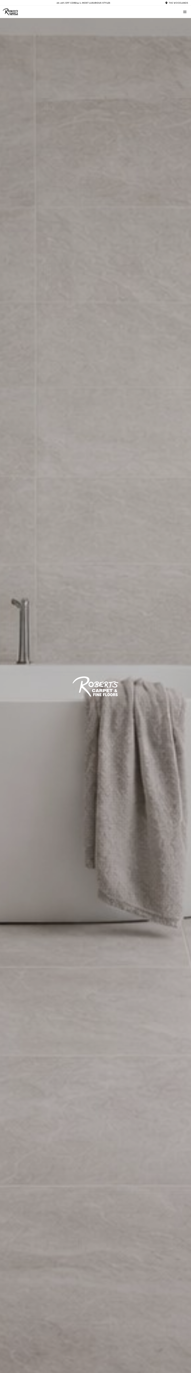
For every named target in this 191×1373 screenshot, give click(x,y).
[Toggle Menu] (184, 12)
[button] (176, 2)
